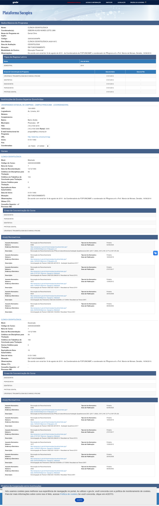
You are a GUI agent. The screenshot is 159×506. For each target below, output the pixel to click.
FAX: (3, 126)
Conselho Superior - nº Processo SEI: (10, 205)
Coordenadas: (6, 145)
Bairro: (4, 120)
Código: (4, 38)
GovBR (15, 2)
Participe (109, 2)
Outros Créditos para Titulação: (9, 183)
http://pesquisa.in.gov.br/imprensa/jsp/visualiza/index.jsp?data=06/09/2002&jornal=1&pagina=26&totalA (48, 309)
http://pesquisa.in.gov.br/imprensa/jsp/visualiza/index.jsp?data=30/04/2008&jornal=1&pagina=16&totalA (48, 297)
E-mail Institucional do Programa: (10, 132)
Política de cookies (69, 494)
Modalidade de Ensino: (10, 50)
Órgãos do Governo (137, 2)
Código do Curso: (8, 163)
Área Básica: (6, 41)
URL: (3, 137)
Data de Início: (7, 192)
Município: (5, 123)
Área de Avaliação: (8, 44)
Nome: (3, 27)
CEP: (3, 108)
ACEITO (79, 500)
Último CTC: (6, 201)
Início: (3, 140)
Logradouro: (6, 111)
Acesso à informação (93, 2)
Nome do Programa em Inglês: (10, 34)
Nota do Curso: (7, 166)
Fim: (3, 142)
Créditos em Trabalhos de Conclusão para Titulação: (11, 178)
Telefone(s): (6, 128)
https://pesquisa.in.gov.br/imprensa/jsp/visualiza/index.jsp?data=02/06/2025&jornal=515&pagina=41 (48, 248)
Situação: (5, 47)
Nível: (3, 160)
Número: (4, 114)
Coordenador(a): (7, 30)
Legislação (121, 2)
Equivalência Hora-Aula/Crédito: (8, 188)
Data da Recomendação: (11, 169)
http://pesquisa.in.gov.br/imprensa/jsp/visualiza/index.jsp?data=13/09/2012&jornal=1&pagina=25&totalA (48, 284)
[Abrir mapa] (48, 146)
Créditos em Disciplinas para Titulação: (12, 172)
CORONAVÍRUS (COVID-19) (74, 2)
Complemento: (7, 117)
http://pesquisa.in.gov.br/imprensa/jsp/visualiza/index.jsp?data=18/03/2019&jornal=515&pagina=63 (48, 260)
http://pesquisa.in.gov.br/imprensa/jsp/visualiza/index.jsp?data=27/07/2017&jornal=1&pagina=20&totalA (48, 272)
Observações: (6, 53)
